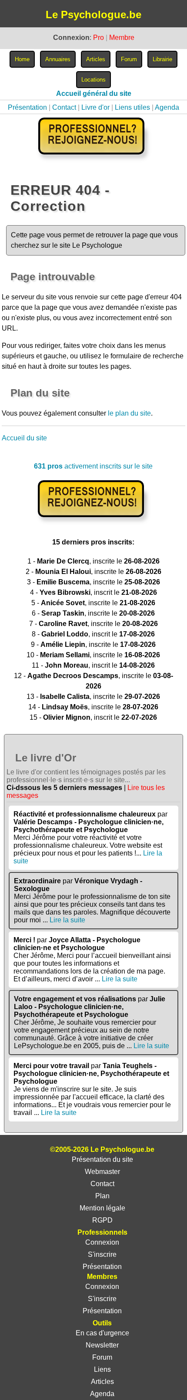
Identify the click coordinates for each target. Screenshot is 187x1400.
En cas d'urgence (102, 1333)
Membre (121, 37)
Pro (98, 37)
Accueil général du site (93, 93)
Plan (102, 1196)
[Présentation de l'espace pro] (93, 523)
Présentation (27, 107)
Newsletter (102, 1345)
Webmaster (102, 1171)
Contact (64, 107)
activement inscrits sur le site (93, 466)
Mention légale (102, 1208)
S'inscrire (102, 1254)
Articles (102, 1381)
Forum (102, 1357)
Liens (102, 1369)
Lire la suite (67, 920)
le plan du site (129, 413)
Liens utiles (132, 107)
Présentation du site (102, 1159)
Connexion (102, 1242)
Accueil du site (24, 438)
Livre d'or (95, 107)
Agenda (167, 107)
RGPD (102, 1220)
